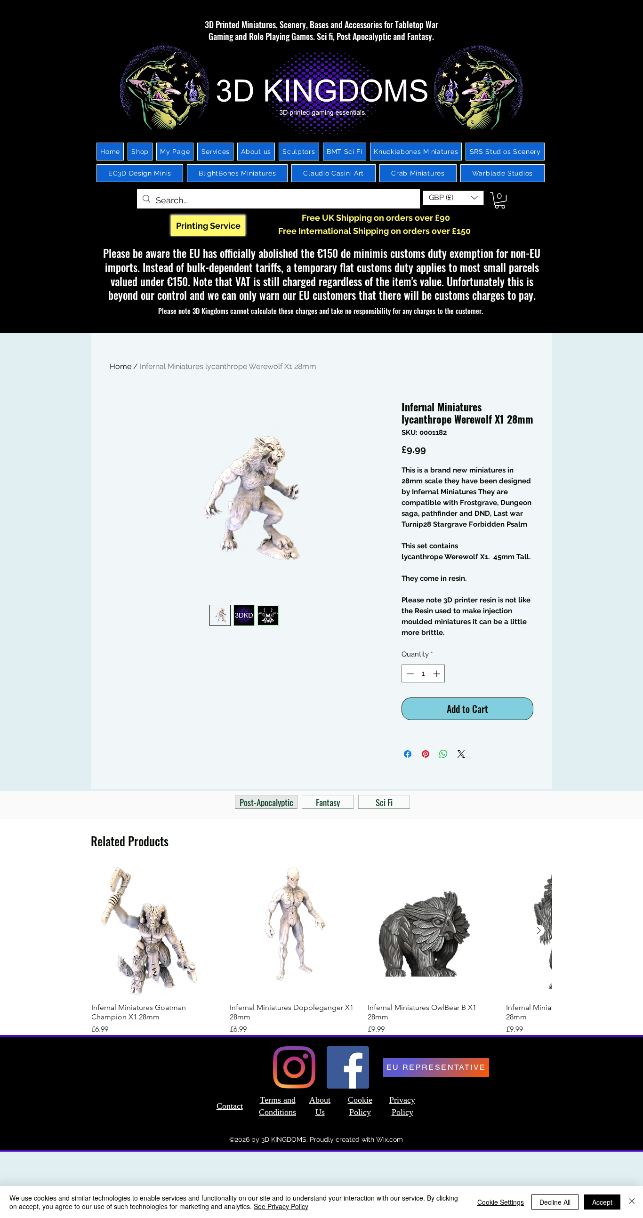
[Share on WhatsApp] (443, 754)
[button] (453, 198)
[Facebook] (348, 1067)
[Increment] (437, 673)
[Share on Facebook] (407, 754)
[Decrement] (409, 673)
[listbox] (453, 198)
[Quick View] (155, 930)
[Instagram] (294, 1067)
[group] (321, 950)
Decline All (555, 1202)
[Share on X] (461, 754)
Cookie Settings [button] (500, 1202)
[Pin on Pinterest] (425, 754)
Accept (602, 1202)
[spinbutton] (423, 673)
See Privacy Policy (281, 1206)
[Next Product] (539, 930)
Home (120, 366)
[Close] (631, 1202)
